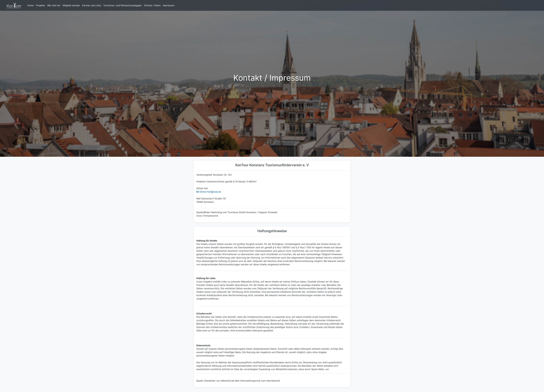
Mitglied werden (71, 5)
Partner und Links (91, 5)
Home (30, 5)
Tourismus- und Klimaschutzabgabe (122, 5)
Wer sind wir (53, 5)
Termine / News (152, 5)
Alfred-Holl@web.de (210, 191)
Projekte (40, 5)
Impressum (168, 5)
